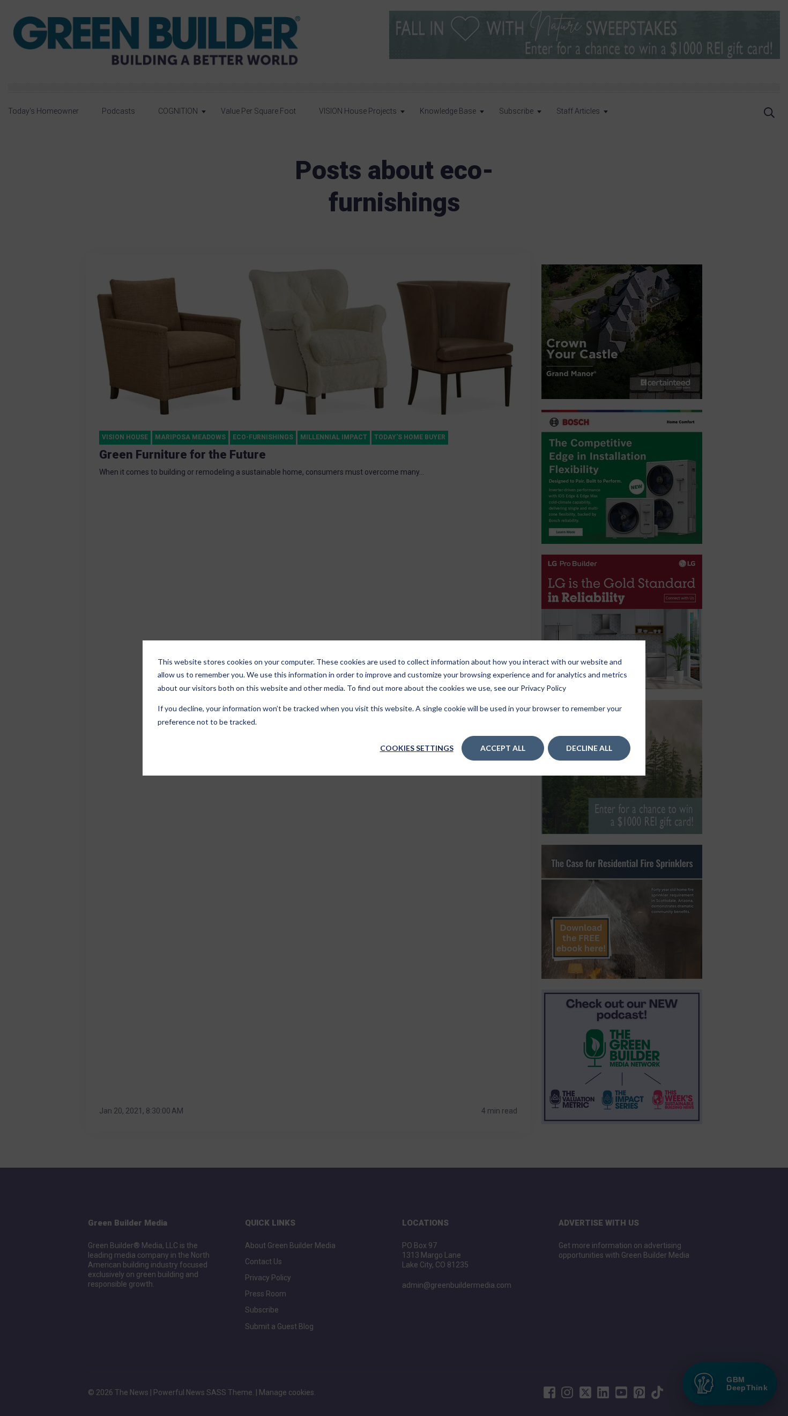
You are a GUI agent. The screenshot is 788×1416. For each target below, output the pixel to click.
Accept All (502, 748)
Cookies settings (417, 748)
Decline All (589, 748)
